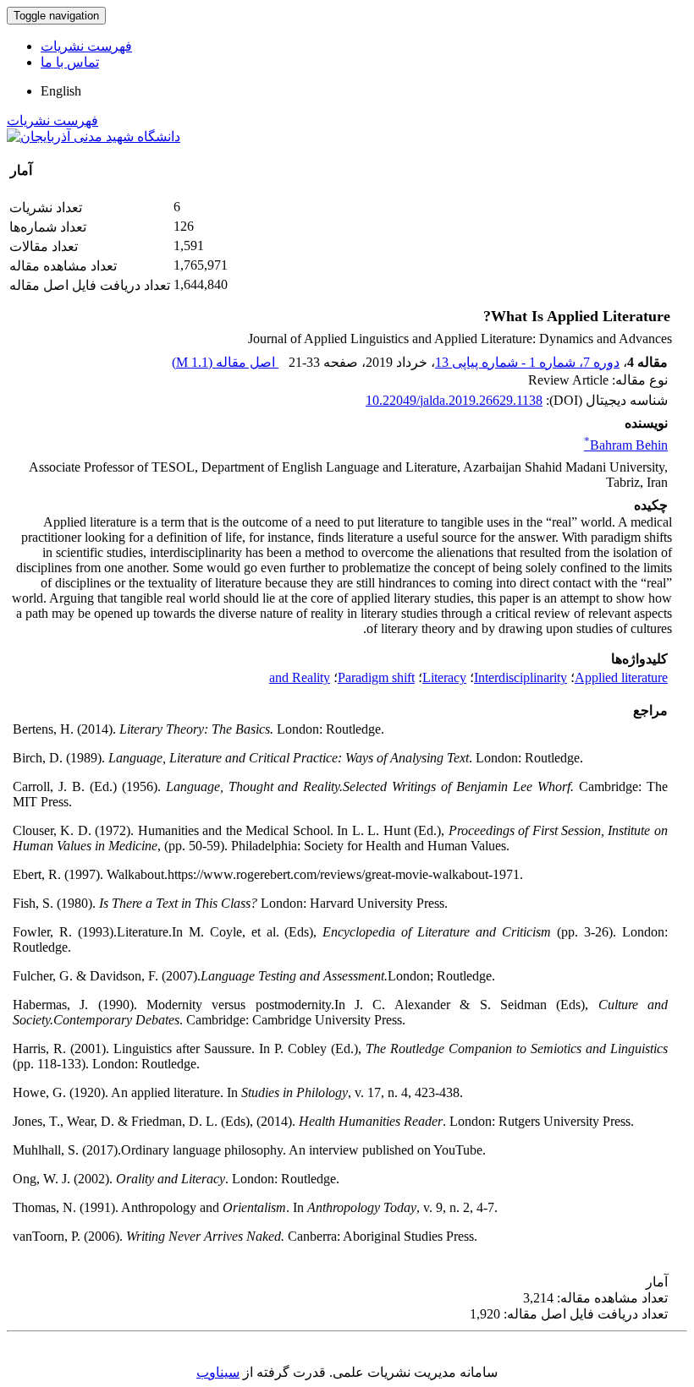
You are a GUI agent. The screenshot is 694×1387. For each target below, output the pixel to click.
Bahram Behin (626, 445)
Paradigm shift (376, 677)
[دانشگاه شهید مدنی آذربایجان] (93, 136)
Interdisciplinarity (520, 677)
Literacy (444, 677)
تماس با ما (70, 62)
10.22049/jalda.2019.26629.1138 (454, 400)
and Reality (299, 677)
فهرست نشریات (86, 46)
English (61, 91)
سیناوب (218, 1372)
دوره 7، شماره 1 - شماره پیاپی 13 (527, 362)
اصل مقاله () (225, 362)
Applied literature (621, 677)
